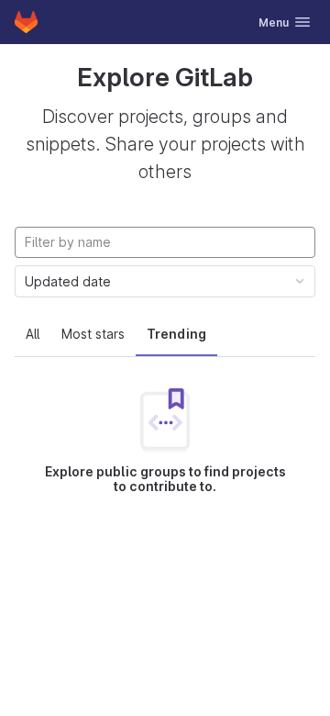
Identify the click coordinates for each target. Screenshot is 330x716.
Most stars (93, 333)
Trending (176, 333)
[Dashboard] (26, 22)
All (32, 333)
